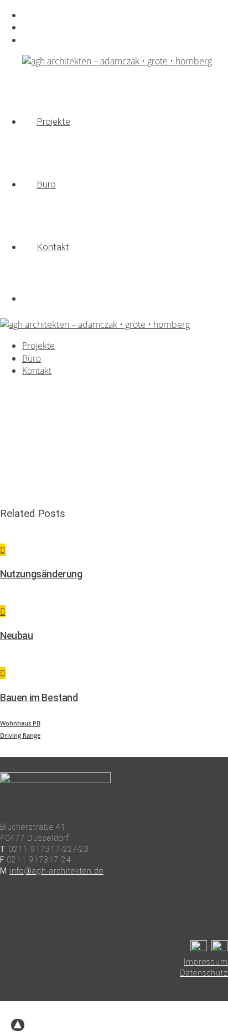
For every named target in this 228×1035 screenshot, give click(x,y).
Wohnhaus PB (20, 723)
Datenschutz (204, 972)
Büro (31, 27)
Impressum (206, 961)
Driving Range (20, 735)
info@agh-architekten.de (56, 870)
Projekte (37, 15)
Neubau (16, 635)
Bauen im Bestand (39, 697)
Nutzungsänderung (41, 574)
